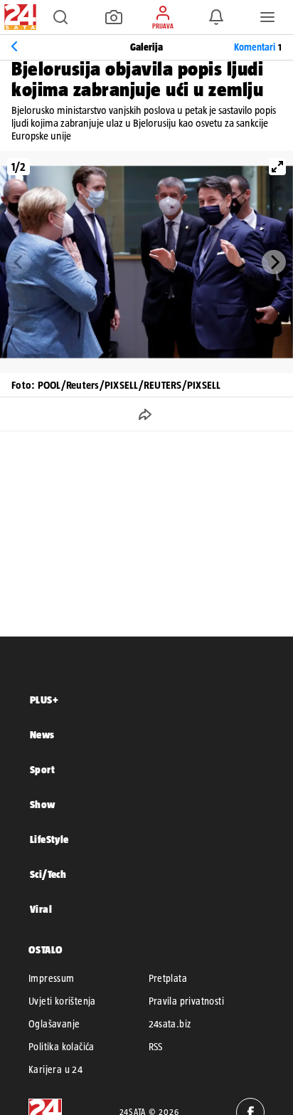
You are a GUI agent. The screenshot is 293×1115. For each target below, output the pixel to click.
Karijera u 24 (55, 1069)
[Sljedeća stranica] (274, 262)
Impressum (51, 978)
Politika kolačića (61, 1046)
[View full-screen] (277, 166)
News (42, 734)
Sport (42, 769)
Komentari (258, 47)
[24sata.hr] (18, 17)
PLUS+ (44, 699)
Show (42, 804)
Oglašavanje (54, 1024)
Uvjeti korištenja (62, 1001)
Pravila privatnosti (187, 1001)
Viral (41, 909)
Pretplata (168, 978)
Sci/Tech (48, 874)
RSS (156, 1046)
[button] (60, 17)
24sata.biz (170, 1024)
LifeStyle (49, 839)
